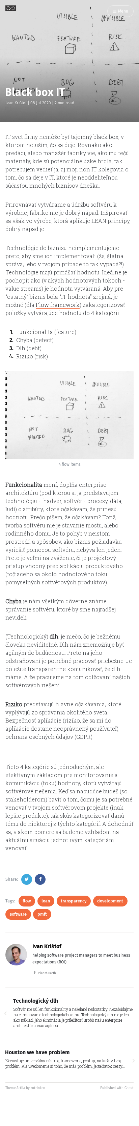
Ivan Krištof (16, 103)
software (18, 914)
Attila (21, 1088)
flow (27, 900)
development (110, 900)
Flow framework (58, 304)
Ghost (129, 1088)
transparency (73, 900)
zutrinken (38, 1088)
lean (45, 900)
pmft (42, 914)
